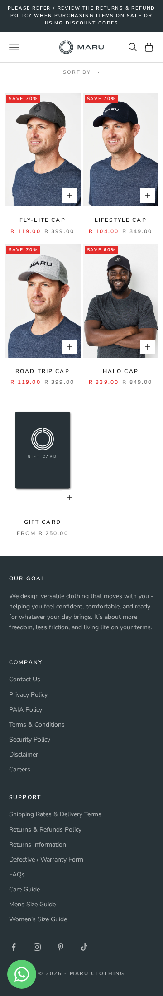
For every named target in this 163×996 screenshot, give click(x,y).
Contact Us (24, 679)
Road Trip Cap (42, 371)
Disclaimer (23, 754)
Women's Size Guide (38, 919)
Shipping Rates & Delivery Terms (55, 814)
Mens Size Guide (32, 904)
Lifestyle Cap (121, 220)
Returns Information (37, 844)
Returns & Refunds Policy (45, 829)
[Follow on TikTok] (84, 947)
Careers (19, 769)
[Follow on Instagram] (37, 947)
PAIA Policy (25, 709)
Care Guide (24, 889)
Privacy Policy (28, 694)
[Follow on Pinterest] (60, 947)
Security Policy (29, 739)
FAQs (17, 874)
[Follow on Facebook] (13, 947)
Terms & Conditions (37, 724)
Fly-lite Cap (42, 220)
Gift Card (42, 522)
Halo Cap (121, 371)
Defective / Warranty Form (46, 859)
